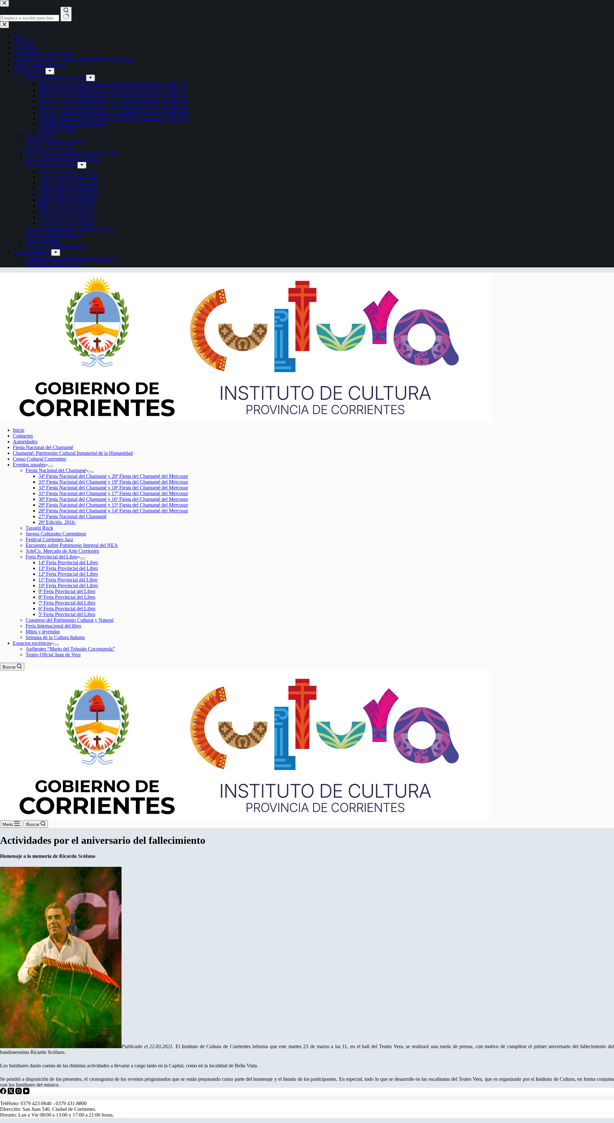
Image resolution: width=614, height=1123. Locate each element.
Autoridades (25, 441)
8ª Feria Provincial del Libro (66, 597)
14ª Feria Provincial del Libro (68, 562)
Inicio (18, 430)
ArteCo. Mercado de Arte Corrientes (62, 551)
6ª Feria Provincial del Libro (66, 608)
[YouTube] (26, 1092)
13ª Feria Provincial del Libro (68, 568)
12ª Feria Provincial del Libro (68, 574)
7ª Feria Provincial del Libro (66, 602)
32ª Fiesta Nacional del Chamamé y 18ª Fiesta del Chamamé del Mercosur (113, 487)
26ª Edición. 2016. (57, 522)
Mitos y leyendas (43, 631)
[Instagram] (19, 1092)
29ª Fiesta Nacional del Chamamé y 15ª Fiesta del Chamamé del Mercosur (113, 505)
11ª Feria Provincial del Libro (68, 579)
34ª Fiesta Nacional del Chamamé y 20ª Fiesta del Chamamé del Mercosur (113, 476)
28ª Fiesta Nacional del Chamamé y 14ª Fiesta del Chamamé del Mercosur (113, 510)
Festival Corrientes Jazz (49, 539)
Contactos (23, 436)
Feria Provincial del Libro (51, 556)
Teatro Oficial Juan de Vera (53, 654)
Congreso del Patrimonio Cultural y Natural (70, 620)
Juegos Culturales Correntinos (56, 533)
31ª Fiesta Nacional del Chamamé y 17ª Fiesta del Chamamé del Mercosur (113, 493)
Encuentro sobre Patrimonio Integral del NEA (72, 545)
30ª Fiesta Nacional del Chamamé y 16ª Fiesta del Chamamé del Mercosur (113, 499)
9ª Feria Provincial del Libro (66, 591)
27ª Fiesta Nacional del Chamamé (72, 516)
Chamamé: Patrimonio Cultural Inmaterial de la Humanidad (73, 453)
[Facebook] (4, 1092)
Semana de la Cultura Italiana (55, 637)
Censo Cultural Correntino (39, 459)
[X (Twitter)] (11, 1092)
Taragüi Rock (39, 528)
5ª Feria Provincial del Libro (66, 614)
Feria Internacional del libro (53, 626)
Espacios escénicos (32, 643)
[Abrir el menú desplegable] (50, 466)
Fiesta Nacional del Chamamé (43, 447)
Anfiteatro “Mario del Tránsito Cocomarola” (70, 649)
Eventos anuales (29, 464)
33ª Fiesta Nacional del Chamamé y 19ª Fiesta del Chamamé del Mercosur (113, 482)
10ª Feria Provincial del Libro (68, 585)
